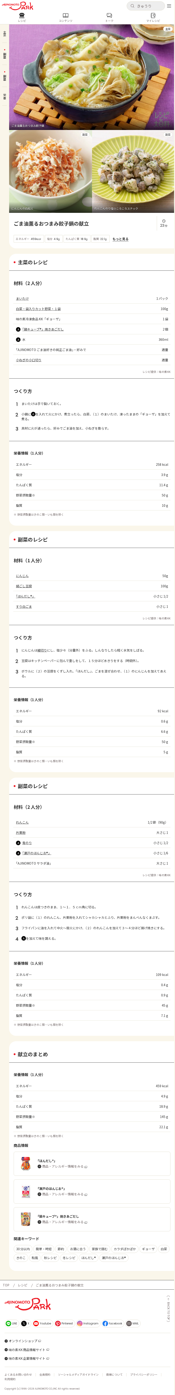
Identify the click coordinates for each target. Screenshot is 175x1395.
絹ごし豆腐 (24, 586)
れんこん (22, 822)
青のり (27, 842)
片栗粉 (21, 832)
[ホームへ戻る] (17, 6)
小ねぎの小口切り (28, 360)
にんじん (22, 575)
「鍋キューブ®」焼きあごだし (43, 329)
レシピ (22, 1285)
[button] (146, 5)
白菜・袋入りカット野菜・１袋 (38, 308)
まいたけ (22, 298)
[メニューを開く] (169, 6)
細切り (42, 650)
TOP (6, 1285)
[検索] (132, 6)
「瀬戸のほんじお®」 (36, 853)
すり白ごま (24, 606)
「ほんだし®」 (25, 596)
